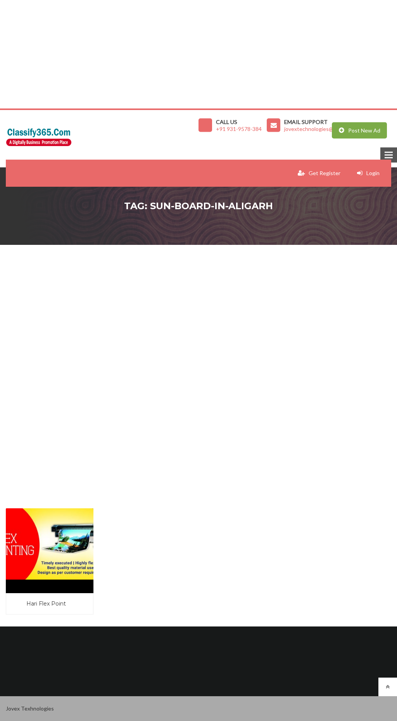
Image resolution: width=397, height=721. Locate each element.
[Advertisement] (198, 54)
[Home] (102, 135)
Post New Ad (364, 130)
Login (373, 173)
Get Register (324, 173)
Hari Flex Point (46, 603)
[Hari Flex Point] (49, 544)
